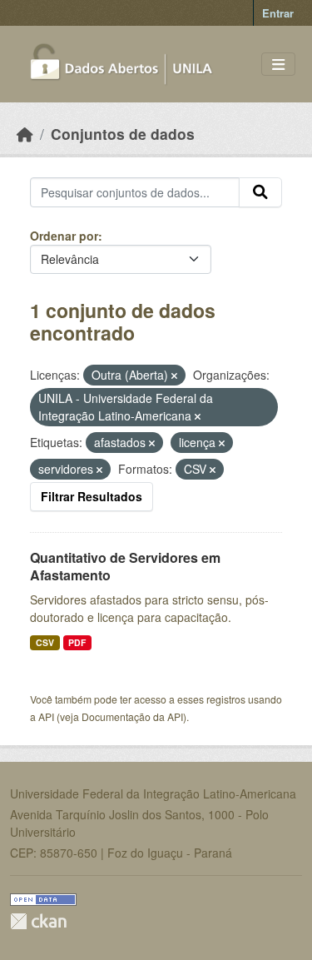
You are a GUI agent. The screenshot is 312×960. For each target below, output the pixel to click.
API (46, 716)
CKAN (38, 921)
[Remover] (174, 375)
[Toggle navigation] (278, 64)
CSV (45, 642)
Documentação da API (132, 716)
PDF (77, 642)
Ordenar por (64, 235)
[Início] (25, 133)
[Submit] (260, 192)
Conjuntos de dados (123, 133)
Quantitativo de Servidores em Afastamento (125, 566)
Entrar (278, 13)
